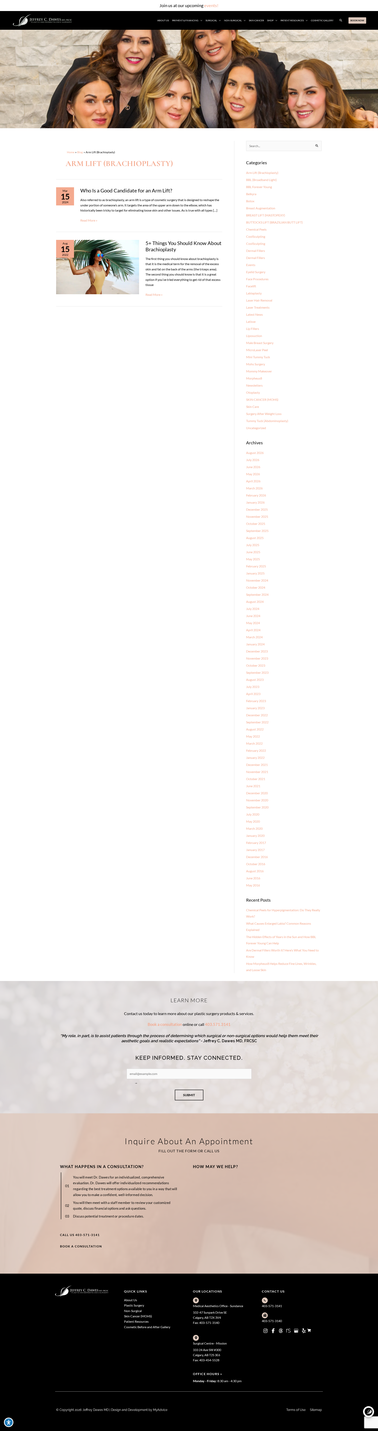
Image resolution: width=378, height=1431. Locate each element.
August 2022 (255, 729)
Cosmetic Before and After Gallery (147, 1327)
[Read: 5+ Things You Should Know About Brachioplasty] (97, 266)
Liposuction (254, 336)
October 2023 (255, 665)
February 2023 (256, 701)
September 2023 (257, 672)
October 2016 (255, 864)
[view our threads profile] (280, 1331)
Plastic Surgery (134, 1305)
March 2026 (254, 488)
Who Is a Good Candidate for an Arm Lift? (126, 190)
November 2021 (257, 772)
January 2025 (255, 573)
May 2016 (253, 885)
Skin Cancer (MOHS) (138, 1316)
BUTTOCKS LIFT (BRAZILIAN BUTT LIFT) (274, 222)
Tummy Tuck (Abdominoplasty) (267, 421)
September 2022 (257, 722)
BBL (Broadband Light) (261, 180)
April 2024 (253, 630)
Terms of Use (296, 1410)
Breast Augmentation (260, 208)
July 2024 (252, 609)
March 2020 (254, 828)
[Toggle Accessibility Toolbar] (8, 1422)
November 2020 (257, 800)
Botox (250, 201)
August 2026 (255, 453)
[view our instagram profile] (265, 1331)
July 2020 (252, 814)
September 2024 (257, 594)
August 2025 (255, 538)
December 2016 (257, 857)
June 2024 (253, 616)
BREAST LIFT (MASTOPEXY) (265, 215)
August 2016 (255, 871)
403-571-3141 (272, 1306)
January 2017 (255, 850)
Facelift (251, 286)
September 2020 (257, 807)
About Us (130, 1300)
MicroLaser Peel (257, 350)
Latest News (254, 314)
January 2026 (255, 502)
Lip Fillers (252, 328)
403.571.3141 (218, 1024)
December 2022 (257, 715)
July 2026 (252, 460)
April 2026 (253, 481)
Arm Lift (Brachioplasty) (262, 172)
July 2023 (252, 687)
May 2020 (253, 821)
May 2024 (253, 623)
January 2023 (255, 708)
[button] (200, 20)
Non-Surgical (133, 1311)
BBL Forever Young (259, 187)
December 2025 (257, 509)
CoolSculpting (255, 236)
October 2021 (255, 779)
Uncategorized (256, 428)
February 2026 (256, 495)
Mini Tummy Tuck (258, 357)
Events (250, 265)
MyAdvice (159, 1410)
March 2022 (254, 743)
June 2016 (253, 878)
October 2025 (255, 523)
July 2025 (252, 545)
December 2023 (257, 651)
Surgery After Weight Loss (264, 414)
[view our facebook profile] (273, 1331)
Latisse (251, 321)
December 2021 (257, 765)
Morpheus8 (254, 378)
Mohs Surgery (255, 364)
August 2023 (255, 679)
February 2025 (256, 566)
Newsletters (254, 385)
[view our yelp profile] (303, 1331)
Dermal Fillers (255, 250)
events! (211, 5)
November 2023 (257, 658)
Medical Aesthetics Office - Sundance (218, 1306)
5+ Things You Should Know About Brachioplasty (183, 246)
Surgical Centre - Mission (210, 1343)
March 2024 (254, 637)
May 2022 (253, 736)
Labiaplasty (254, 293)
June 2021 (253, 786)
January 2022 (255, 757)
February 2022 (256, 750)
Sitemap (316, 1410)
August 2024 (255, 601)
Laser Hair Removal (259, 300)
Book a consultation (165, 1024)
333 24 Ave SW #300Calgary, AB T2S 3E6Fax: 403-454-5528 (207, 1355)
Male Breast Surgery (259, 343)
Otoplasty (253, 392)
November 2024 (257, 580)
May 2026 (253, 474)
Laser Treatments (258, 307)
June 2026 (253, 467)
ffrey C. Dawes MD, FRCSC (232, 1040)
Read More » (88, 220)
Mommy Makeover (259, 371)
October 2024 (255, 587)
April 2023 (253, 694)
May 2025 (253, 559)
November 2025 (257, 516)
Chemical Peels (256, 229)
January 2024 (255, 644)
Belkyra (251, 194)
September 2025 (257, 531)
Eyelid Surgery (255, 272)
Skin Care (252, 406)
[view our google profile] (296, 1331)
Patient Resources (136, 1321)
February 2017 (256, 842)
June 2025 (253, 552)
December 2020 (257, 793)
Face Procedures (257, 279)
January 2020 (255, 835)
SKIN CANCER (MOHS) (262, 399)
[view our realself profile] (288, 1331)
